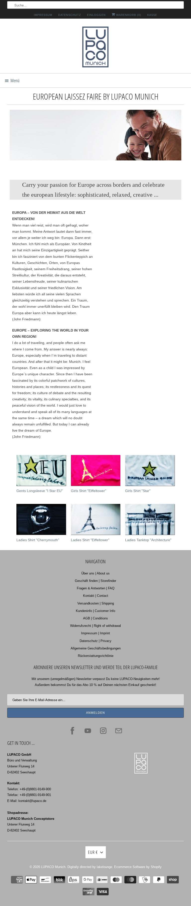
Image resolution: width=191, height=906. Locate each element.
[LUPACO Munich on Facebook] (72, 730)
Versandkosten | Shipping (95, 603)
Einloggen (96, 14)
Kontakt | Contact (95, 596)
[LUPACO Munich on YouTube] (87, 730)
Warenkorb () (128, 14)
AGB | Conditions (95, 618)
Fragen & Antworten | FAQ (95, 588)
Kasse (152, 14)
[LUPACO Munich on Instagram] (103, 730)
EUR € (93, 852)
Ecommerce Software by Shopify (138, 867)
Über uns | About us (95, 573)
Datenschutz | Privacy (95, 641)
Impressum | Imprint (95, 633)
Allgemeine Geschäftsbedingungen (96, 648)
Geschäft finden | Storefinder (95, 581)
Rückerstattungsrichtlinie (95, 656)
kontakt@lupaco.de (32, 801)
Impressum (43, 14)
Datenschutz (69, 14)
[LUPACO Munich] (95, 48)
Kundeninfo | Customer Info (95, 611)
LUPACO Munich (53, 867)
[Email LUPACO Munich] (118, 730)
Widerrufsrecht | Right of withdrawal (95, 626)
